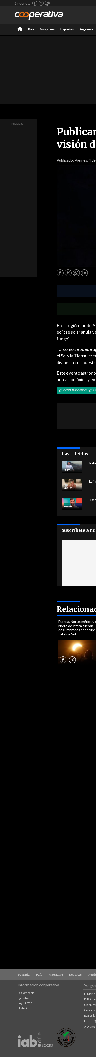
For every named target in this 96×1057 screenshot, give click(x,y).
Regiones (86, 29)
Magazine (47, 29)
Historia (23, 1008)
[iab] (35, 1052)
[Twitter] (41, 3)
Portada (24, 974)
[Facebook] (34, 3)
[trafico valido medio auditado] (66, 1045)
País (31, 29)
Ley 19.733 (25, 1003)
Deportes (67, 29)
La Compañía (26, 993)
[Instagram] (47, 3)
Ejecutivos (25, 998)
